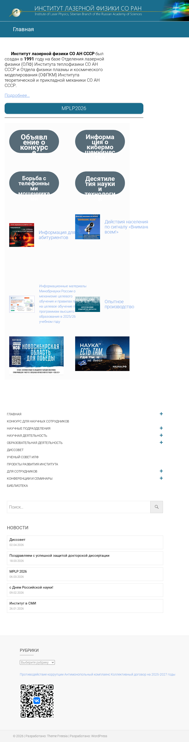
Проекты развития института (32, 464)
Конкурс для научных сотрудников (38, 421)
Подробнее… (17, 95)
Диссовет (15, 450)
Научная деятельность (27, 436)
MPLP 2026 (18, 571)
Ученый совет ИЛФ (22, 457)
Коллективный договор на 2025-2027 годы (143, 674)
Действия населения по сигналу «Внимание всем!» (128, 227)
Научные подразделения (28, 429)
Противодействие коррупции (42, 674)
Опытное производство (119, 304)
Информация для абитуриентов (57, 235)
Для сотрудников (22, 471)
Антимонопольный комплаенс (87, 674)
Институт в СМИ (22, 603)
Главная (14, 414)
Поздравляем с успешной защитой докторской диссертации (59, 556)
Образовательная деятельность (35, 443)
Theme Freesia (57, 736)
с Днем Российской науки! (31, 587)
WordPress (99, 736)
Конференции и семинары (30, 479)
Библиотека (17, 486)
